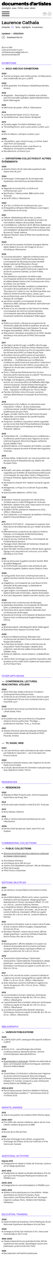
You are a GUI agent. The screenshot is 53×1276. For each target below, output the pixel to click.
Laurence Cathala (20, 22)
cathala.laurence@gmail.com (15, 52)
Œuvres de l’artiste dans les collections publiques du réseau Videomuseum (26, 854)
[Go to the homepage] (26, 5)
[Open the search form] (49, 14)
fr (45, 14)
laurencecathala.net (11, 54)
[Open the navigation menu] (6, 14)
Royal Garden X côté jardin (16, 1061)
